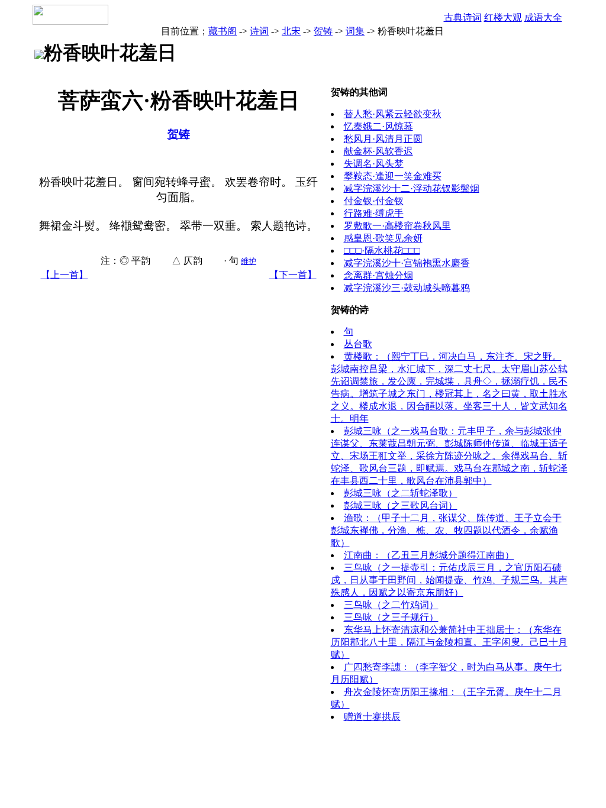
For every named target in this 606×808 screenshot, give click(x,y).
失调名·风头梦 (374, 164)
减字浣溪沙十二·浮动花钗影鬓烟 (411, 188)
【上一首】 (64, 275)
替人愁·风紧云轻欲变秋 (392, 114)
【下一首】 (293, 275)
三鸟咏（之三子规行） (391, 617)
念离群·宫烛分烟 (378, 275)
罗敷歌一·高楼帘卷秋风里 (397, 226)
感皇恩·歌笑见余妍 (383, 238)
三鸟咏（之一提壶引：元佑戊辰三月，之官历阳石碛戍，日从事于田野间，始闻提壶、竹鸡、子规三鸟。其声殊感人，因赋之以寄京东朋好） (449, 580)
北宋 (291, 31)
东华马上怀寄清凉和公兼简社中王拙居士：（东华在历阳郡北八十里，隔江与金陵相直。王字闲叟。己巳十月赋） (449, 642)
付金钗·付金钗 (374, 201)
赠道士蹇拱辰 (372, 717)
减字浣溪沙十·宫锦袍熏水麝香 (407, 263)
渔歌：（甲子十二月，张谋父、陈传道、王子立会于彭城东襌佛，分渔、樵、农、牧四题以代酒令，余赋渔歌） (446, 530)
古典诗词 (463, 17)
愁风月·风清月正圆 (383, 139)
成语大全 (543, 17)
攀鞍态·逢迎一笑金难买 (392, 176)
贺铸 (323, 31)
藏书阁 (222, 31)
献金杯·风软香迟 (378, 151)
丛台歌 (358, 344)
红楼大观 (503, 17)
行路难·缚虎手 (374, 213)
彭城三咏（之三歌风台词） (400, 505)
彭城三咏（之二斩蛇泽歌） (400, 493)
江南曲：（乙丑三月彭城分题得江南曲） (429, 555)
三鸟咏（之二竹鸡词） (391, 605)
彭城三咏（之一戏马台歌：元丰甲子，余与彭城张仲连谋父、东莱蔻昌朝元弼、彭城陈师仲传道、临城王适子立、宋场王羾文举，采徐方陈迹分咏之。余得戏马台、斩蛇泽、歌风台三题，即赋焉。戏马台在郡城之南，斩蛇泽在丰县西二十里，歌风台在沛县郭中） (449, 456)
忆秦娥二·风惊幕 (378, 126)
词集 (355, 31)
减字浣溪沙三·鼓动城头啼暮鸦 (407, 288)
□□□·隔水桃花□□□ (382, 250)
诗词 (259, 31)
